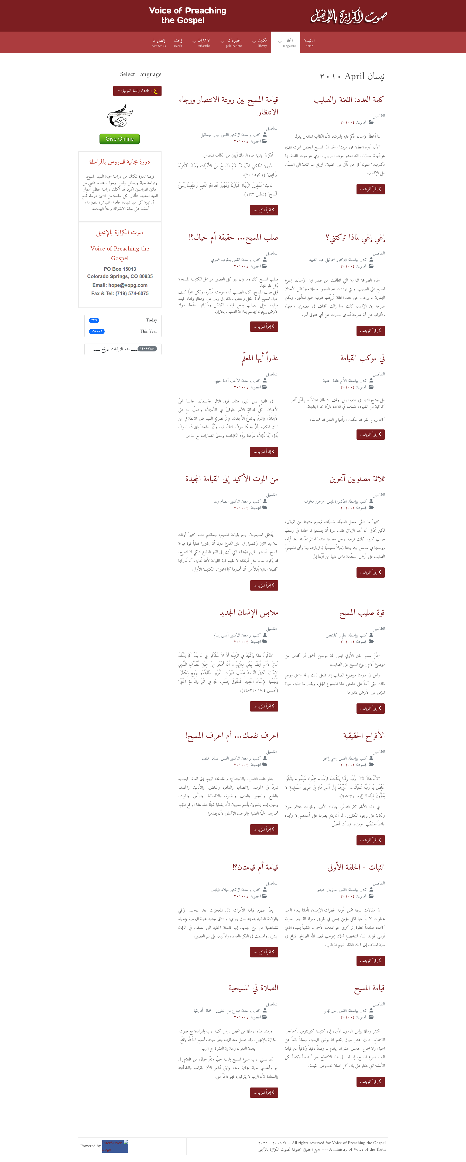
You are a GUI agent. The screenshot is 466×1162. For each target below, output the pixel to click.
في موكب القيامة (362, 358)
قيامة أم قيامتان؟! (255, 868)
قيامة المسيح (369, 988)
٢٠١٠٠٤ (347, 122)
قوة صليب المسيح (362, 613)
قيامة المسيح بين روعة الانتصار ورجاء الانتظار (228, 106)
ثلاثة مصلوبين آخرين (357, 479)
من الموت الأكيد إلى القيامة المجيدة (231, 479)
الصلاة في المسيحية (253, 988)
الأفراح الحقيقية (364, 736)
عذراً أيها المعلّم (260, 358)
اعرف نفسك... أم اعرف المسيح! (231, 736)
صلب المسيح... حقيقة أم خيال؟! (233, 238)
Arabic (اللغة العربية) (137, 91)
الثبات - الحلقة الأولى (356, 868)
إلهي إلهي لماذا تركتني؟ (355, 238)
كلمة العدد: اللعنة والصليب (349, 100)
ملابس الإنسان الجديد (248, 613)
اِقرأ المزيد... (369, 189)
